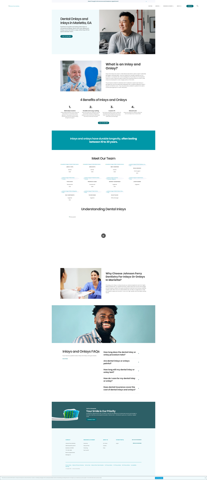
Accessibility (133, 465)
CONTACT (68, 439)
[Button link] (197, 6)
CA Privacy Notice (108, 465)
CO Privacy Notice (117, 465)
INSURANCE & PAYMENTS (168, 6)
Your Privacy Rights (159, 477)
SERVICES (157, 6)
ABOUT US (179, 6)
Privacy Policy (68, 465)
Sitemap (67, 466)
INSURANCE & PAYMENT (89, 439)
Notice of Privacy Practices (78, 465)
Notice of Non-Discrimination (97, 465)
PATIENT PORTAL (120, 439)
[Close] (205, 478)
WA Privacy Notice (126, 465)
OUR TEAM (150, 6)
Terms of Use (87, 465)
